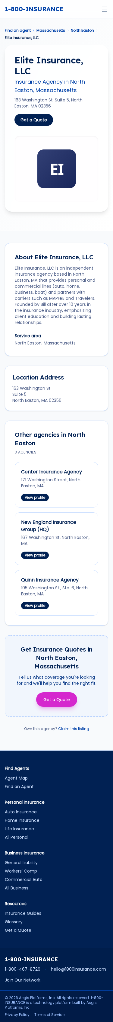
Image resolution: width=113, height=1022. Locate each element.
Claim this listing (73, 728)
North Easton (82, 30)
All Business (16, 888)
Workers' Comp (21, 871)
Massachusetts (50, 30)
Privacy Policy (17, 1014)
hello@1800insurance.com (78, 969)
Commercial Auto (23, 879)
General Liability (21, 863)
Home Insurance (22, 820)
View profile (35, 497)
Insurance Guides (23, 913)
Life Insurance (19, 829)
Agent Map (16, 778)
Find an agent (18, 30)
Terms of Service (49, 1014)
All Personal (16, 837)
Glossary (14, 922)
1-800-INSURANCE (34, 9)
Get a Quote (33, 120)
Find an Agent (19, 786)
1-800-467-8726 (22, 969)
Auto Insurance (21, 812)
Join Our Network (22, 980)
